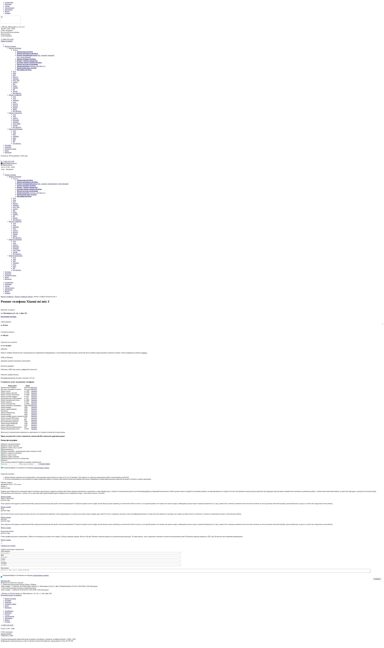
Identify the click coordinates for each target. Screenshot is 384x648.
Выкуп (7, 11)
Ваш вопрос (5, 568)
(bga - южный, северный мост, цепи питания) (42, 184)
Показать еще (5, 581)
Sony (14, 102)
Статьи (7, 6)
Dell (14, 75)
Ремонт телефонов (15, 95)
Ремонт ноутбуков (15, 48)
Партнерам (8, 9)
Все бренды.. (17, 93)
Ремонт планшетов (15, 113)
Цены (7, 150)
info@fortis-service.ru (10, 163)
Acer (14, 71)
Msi (14, 84)
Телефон (4, 563)
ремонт (144, 353)
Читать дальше (6, 496)
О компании (9, 2)
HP (14, 89)
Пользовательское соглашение (11, 595)
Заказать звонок (6, 634)
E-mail (3, 559)
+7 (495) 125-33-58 (7, 39)
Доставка (8, 145)
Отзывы (7, 13)
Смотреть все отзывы (8, 546)
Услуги (15, 50)
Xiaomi (15, 91)
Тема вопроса (5, 551)
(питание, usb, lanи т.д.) (31, 66)
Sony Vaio (16, 80)
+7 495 (8, 161)
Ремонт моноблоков (15, 129)
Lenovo (15, 82)
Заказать (34, 387)
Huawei (15, 77)
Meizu (15, 109)
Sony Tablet (16, 124)
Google (15, 125)
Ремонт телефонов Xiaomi (23, 296)
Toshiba (15, 88)
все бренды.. (17, 143)
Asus (14, 73)
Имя (2, 555)
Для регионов (9, 8)
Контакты (8, 152)
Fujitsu (15, 86)
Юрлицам (8, 4)
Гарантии (8, 147)
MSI (14, 140)
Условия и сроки (10, 149)
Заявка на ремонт (7, 41)
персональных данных (41, 468)
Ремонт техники (10, 46)
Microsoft (16, 120)
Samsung (16, 79)
